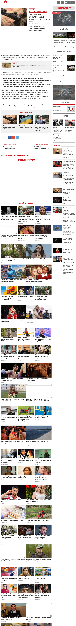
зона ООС (31, 21)
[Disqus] (26, 183)
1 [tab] (60, 46)
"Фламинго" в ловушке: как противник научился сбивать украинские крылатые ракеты (69, 200)
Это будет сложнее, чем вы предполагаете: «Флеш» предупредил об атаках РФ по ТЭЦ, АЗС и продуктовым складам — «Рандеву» (69, 165)
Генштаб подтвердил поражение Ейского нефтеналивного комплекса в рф (64, 40)
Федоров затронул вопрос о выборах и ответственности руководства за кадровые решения (68, 241)
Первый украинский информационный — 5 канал (5, 2)
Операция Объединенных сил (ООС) (38, 11)
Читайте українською (46, 23)
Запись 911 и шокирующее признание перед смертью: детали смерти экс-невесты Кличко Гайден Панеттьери (68, 153)
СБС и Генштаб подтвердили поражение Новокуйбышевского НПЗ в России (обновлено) (64, 44)
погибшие (20, 155)
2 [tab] (62, 46)
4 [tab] (67, 46)
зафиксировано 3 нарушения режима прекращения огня (23, 107)
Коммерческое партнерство (57, 107)
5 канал (24, 24)
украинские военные (10, 155)
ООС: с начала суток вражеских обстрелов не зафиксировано (9, 127)
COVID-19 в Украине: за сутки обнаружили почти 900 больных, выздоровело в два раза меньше (40, 148)
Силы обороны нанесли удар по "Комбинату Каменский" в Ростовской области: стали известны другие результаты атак (69, 230)
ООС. (11, 59)
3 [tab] (65, 46)
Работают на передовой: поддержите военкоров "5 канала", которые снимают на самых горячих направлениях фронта (59, 61)
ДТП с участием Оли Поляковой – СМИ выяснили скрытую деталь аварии (68, 250)
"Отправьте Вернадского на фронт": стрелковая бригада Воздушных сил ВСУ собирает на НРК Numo (58, 71)
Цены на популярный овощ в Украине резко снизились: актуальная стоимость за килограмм (69, 190)
